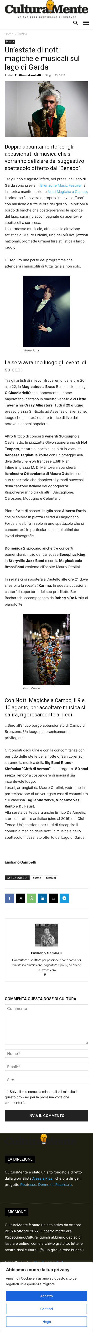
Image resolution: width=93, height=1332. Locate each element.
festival (51, 877)
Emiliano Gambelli (28, 75)
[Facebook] (9, 898)
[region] (46, 1297)
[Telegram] (64, 898)
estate (37, 877)
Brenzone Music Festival (61, 185)
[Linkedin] (42, 898)
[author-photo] (46, 946)
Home (9, 34)
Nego (46, 1322)
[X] (20, 898)
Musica (22, 34)
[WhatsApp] (31, 898)
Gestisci (46, 1309)
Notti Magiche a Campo (67, 191)
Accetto (46, 1296)
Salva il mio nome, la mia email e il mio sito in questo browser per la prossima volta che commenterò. (41, 1097)
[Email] (53, 898)
